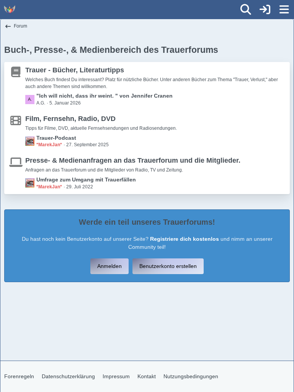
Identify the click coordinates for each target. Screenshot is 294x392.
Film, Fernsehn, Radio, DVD (70, 118)
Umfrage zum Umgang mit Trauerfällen (86, 179)
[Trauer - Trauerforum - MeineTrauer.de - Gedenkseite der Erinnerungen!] (9, 9)
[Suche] (245, 9)
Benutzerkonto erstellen (168, 266)
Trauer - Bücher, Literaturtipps (74, 70)
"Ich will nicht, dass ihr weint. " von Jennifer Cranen (104, 96)
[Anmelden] (265, 9)
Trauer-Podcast (56, 138)
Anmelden (109, 266)
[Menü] (284, 9)
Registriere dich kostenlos (184, 239)
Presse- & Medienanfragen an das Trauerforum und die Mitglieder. (132, 160)
